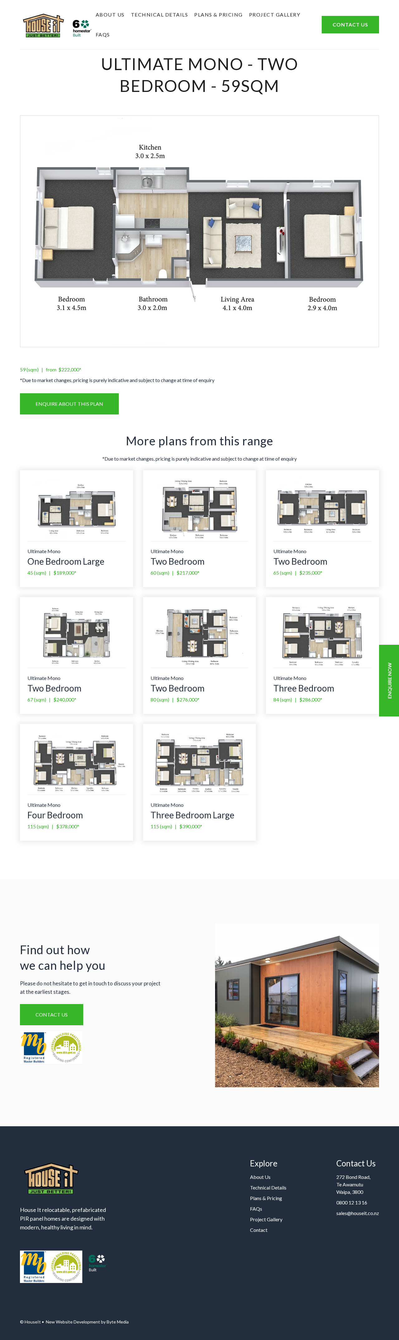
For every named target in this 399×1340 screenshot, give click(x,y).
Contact (258, 1230)
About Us (110, 14)
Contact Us (350, 24)
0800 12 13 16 (351, 1202)
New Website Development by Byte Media (87, 1321)
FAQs (103, 34)
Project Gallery (274, 14)
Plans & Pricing (218, 14)
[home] (56, 24)
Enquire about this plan (69, 404)
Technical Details (159, 14)
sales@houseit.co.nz (357, 1213)
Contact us (52, 1014)
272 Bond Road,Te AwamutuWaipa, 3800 (353, 1184)
